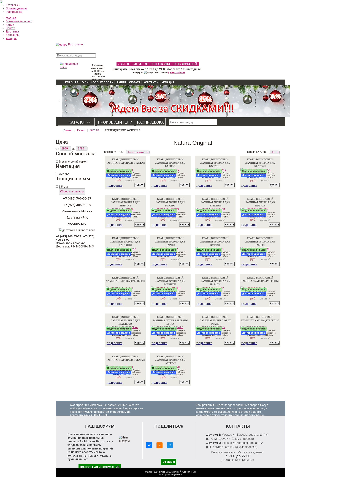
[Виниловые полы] (69, 64)
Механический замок (73, 161)
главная (11, 18)
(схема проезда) (243, 438)
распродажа (150, 122)
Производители (16, 8)
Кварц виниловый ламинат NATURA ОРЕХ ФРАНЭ (215, 320)
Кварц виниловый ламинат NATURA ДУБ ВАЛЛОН (260, 202)
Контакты (12, 35)
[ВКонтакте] (149, 445)
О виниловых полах (19, 21)
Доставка (12, 31)
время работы (176, 72)
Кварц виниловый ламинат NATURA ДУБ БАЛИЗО (170, 163)
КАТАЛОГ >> (76, 122)
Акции (10, 24)
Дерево (64, 174)
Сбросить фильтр (72, 191)
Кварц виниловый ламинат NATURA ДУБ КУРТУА (215, 241)
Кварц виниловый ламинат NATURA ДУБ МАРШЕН (170, 281)
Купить (139, 185)
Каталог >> (13, 5)
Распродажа (14, 11)
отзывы (169, 462)
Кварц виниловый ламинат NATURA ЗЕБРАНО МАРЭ (170, 320)
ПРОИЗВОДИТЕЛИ (115, 122)
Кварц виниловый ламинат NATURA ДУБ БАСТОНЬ (215, 163)
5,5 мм (63, 186)
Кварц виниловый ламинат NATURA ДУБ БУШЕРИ (215, 202)
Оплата (10, 28)
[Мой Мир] (170, 445)
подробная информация (99, 467)
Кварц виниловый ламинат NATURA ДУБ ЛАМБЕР (260, 241)
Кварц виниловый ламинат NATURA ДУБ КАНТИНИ (125, 241)
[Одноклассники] (159, 445)
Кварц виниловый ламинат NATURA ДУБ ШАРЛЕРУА (125, 320)
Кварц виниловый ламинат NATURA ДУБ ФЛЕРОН (170, 360)
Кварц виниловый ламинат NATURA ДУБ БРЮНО (170, 202)
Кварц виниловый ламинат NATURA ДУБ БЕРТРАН (260, 163)
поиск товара (103, 57)
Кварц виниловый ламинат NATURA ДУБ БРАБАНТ (125, 202)
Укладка (11, 38)
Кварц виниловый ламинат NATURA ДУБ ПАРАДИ (215, 281)
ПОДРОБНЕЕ (114, 185)
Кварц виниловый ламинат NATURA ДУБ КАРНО (170, 241)
